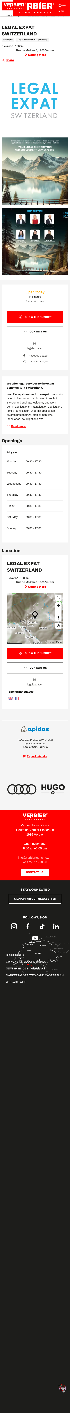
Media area (39, 968)
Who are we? (15, 982)
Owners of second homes (26, 961)
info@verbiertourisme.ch (35, 857)
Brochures (15, 955)
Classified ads (17, 968)
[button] (35, 100)
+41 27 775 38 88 (35, 862)
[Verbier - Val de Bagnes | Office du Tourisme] (35, 8)
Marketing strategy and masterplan (35, 975)
